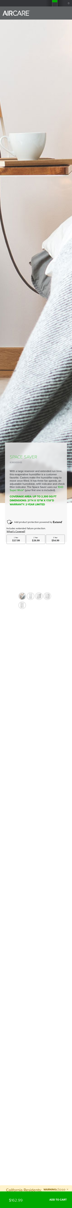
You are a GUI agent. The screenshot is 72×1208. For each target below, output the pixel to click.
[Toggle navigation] (64, 13)
